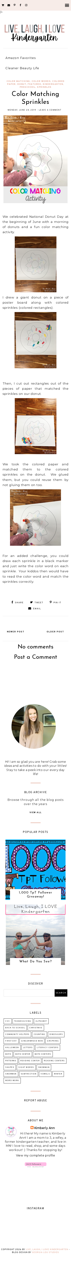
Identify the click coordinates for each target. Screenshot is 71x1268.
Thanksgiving (22, 1021)
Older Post (55, 631)
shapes (9, 1067)
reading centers (54, 1061)
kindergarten (53, 84)
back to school (15, 1028)
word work (12, 1080)
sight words (26, 1067)
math (8, 1054)
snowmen (11, 1074)
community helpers (17, 1034)
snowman (44, 1067)
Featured (34, 84)
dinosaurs (56, 1034)
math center (22, 1054)
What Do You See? (35, 961)
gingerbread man (32, 1041)
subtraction (29, 1074)
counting (39, 1034)
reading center (30, 1061)
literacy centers (47, 1047)
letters (28, 1047)
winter (58, 1074)
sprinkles (44, 87)
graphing (53, 1041)
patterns (10, 1061)
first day (11, 1041)
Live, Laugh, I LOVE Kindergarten (47, 1249)
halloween (12, 1047)
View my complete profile (35, 1155)
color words (41, 81)
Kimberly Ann (44, 1128)
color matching (18, 81)
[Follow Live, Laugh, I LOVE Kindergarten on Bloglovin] (35, 1166)
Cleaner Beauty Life (22, 68)
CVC (7, 1021)
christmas (35, 1028)
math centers (43, 1054)
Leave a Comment (50, 110)
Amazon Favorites (20, 58)
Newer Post (15, 631)
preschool (28, 87)
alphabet (41, 1021)
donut (21, 84)
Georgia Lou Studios (45, 1252)
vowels (45, 1074)
